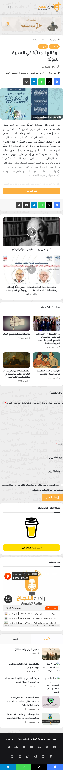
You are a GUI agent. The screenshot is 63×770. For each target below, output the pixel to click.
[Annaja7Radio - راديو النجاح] (49, 7)
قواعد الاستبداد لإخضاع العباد (16, 334)
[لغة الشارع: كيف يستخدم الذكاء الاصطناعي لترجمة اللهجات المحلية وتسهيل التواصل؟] (51, 702)
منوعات (36, 39)
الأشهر (15, 638)
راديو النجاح (52, 73)
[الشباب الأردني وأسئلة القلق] (51, 654)
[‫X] (49, 81)
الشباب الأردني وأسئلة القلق (26, 650)
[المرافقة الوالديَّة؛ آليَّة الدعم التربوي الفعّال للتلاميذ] (46, 360)
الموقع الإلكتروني (55, 471)
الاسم (59, 443)
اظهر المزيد (32, 191)
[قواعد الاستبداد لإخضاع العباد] (16, 323)
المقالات (44, 39)
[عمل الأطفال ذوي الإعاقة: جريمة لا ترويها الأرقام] (51, 668)
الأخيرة (47, 638)
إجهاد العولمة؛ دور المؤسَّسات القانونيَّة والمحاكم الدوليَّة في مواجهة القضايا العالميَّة (16, 374)
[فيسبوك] (57, 81)
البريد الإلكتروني (55, 457)
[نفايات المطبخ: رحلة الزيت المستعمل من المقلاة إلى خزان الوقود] (51, 685)
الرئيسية (54, 39)
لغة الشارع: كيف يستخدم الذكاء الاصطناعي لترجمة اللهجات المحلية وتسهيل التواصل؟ (23, 702)
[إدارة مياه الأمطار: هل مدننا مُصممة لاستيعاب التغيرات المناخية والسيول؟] (51, 719)
